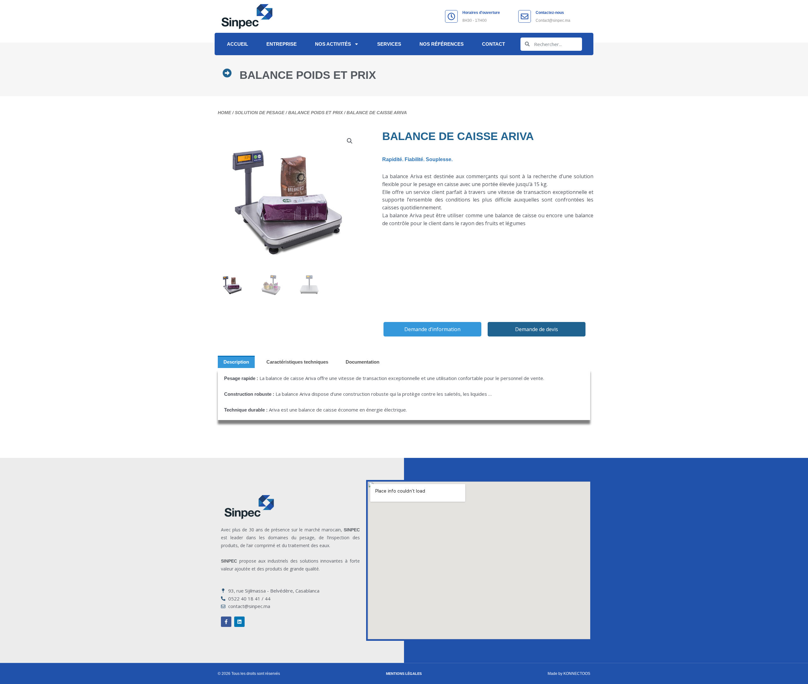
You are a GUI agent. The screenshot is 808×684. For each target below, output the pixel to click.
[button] (349, 141)
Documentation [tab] (362, 362)
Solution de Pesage (259, 112)
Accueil (237, 44)
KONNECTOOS (576, 673)
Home (224, 112)
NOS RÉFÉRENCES (441, 44)
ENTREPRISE (281, 44)
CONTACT (493, 44)
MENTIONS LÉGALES (404, 673)
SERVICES (389, 44)
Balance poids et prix (308, 75)
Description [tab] (236, 362)
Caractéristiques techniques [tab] (297, 362)
